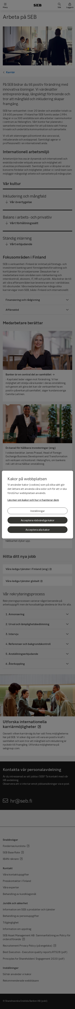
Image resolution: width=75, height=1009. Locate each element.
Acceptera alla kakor (37, 529)
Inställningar (37, 511)
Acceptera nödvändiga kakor (37, 520)
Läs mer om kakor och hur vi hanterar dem (33, 500)
